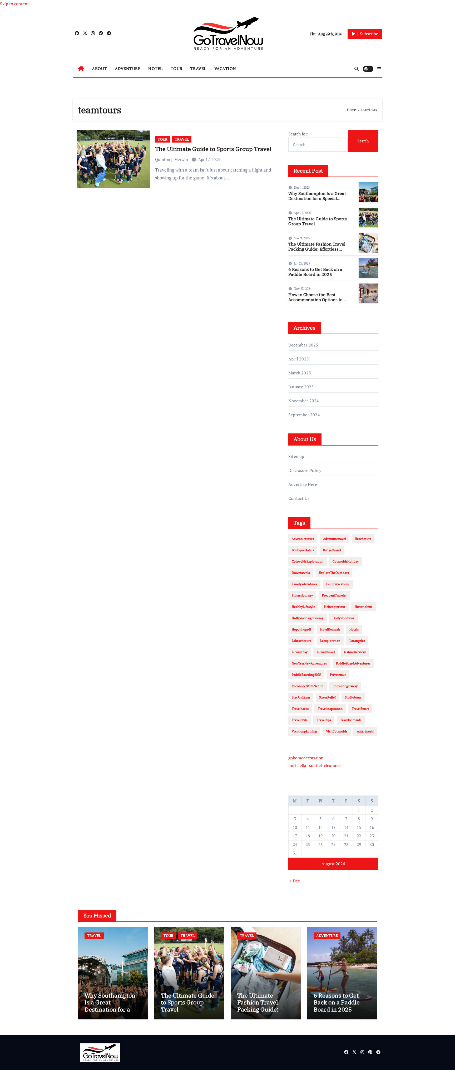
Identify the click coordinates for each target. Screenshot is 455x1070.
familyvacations (337, 584)
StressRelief (327, 697)
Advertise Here (302, 484)
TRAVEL (198, 68)
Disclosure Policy (304, 470)
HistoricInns (363, 607)
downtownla (301, 573)
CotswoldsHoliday (346, 561)
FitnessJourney (302, 595)
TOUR (176, 68)
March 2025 (299, 373)
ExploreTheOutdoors (334, 573)
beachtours (363, 539)
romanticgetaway (345, 686)
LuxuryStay (300, 652)
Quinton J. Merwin (172, 159)
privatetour (338, 675)
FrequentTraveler (334, 595)
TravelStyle (300, 720)
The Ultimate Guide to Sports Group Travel (213, 149)
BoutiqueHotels (303, 550)
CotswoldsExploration (307, 561)
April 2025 (298, 359)
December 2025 (303, 345)
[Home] (81, 69)
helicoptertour (334, 607)
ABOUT (99, 68)
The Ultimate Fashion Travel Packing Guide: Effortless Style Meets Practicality (316, 249)
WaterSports (365, 731)
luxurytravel (326, 652)
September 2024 (304, 415)
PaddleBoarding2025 (306, 675)
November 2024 (303, 401)
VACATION (225, 68)
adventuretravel (334, 539)
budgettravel (332, 550)
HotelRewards (330, 629)
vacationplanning (304, 731)
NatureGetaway (355, 652)
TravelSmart (360, 709)
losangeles (357, 641)
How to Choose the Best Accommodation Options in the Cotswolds (315, 299)
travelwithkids (350, 720)
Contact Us (298, 498)
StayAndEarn (301, 697)
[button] (379, 68)
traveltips (324, 720)
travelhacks (300, 709)
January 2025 (301, 387)
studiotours (353, 697)
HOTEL (155, 68)
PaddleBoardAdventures (353, 663)
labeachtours (301, 641)
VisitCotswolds (336, 731)
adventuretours (303, 539)
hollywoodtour (343, 618)
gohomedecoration (306, 758)
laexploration (330, 641)
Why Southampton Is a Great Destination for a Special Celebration (317, 198)
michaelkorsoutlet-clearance (315, 765)
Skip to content (14, 4)
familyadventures (304, 584)
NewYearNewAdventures (309, 663)
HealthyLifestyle (303, 607)
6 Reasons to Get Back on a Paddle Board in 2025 (315, 272)
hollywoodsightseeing (307, 618)
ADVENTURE (128, 68)
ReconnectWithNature (307, 686)
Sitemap (296, 456)
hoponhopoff (301, 629)
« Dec (295, 881)
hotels (354, 629)
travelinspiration (330, 709)
